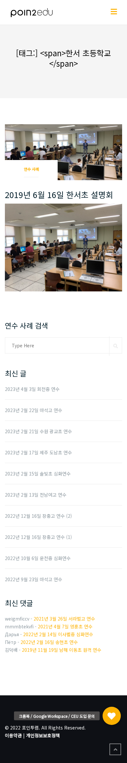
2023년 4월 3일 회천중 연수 (32, 389)
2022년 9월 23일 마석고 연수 (33, 579)
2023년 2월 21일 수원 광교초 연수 (38, 431)
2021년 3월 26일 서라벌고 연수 (64, 618)
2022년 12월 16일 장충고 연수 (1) (38, 537)
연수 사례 (31, 169)
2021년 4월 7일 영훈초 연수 (65, 626)
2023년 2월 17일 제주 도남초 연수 (38, 452)
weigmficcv (17, 618)
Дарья (12, 634)
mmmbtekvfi (19, 626)
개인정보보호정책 (43, 735)
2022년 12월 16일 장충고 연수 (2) (38, 516)
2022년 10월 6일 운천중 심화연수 (38, 558)
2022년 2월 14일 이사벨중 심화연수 (58, 634)
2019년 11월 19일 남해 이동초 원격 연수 (61, 650)
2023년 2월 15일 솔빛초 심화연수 (38, 473)
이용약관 (13, 735)
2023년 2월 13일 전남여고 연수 (35, 494)
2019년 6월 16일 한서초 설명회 (59, 194)
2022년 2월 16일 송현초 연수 (49, 642)
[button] (112, 714)
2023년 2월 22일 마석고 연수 (33, 410)
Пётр (10, 642)
